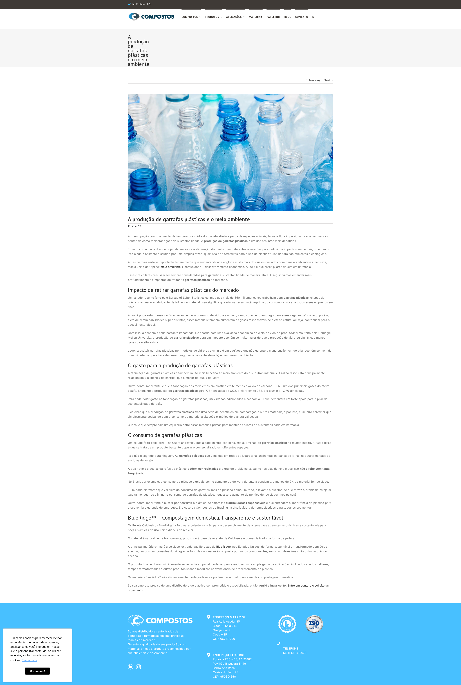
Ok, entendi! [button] (37, 671)
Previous (314, 80)
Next (327, 80)
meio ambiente (170, 267)
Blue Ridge (223, 546)
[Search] (313, 16)
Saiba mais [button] (29, 660)
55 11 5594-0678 (294, 653)
